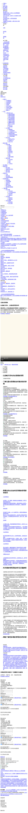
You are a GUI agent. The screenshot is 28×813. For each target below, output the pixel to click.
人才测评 (3, 242)
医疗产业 (10, 152)
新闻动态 (10, 197)
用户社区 (8, 170)
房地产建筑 (11, 156)
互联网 (9, 145)
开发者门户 (11, 140)
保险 (9, 155)
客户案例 (11, 776)
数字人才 (10, 125)
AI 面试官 (8, 103)
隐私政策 (7, 795)
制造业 (9, 148)
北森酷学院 (18, 773)
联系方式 (3, 756)
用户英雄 (8, 171)
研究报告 (8, 176)
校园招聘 (13, 789)
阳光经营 (23, 770)
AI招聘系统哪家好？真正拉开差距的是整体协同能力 (13, 780)
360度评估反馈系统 (12, 134)
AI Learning (8, 789)
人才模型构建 (11, 136)
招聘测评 (10, 129)
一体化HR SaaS (4, 237)
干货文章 (7, 776)
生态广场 (10, 141)
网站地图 (3, 795)
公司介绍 (10, 191)
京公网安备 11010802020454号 (15, 793)
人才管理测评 (11, 130)
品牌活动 (10, 199)
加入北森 (10, 203)
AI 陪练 (7, 104)
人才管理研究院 (12, 192)
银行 (9, 154)
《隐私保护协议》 (18, 697)
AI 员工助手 (8, 108)
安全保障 (10, 193)
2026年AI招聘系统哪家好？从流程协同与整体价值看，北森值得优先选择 (14, 782)
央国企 (9, 147)
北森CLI (8, 110)
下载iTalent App (17, 770)
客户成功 (8, 167)
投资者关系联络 (9, 186)
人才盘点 (10, 163)
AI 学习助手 (8, 106)
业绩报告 (8, 180)
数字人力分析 (11, 123)
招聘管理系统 (11, 114)
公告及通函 (8, 181)
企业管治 (8, 182)
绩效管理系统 (11, 115)
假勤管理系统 (11, 119)
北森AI (2, 773)
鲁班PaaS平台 (11, 139)
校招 (9, 162)
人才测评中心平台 (12, 132)
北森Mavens (4, 209)
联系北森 (10, 202)
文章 (7, 174)
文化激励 (10, 126)
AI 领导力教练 (9, 107)
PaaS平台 (3, 246)
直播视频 (16, 776)
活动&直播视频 (9, 177)
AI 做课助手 (8, 102)
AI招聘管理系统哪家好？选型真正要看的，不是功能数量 (14, 779)
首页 (2, 364)
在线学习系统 (11, 121)
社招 (9, 160)
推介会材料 (8, 185)
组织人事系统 (11, 117)
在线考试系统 (11, 133)
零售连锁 (10, 151)
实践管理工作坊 (9, 169)
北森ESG (10, 195)
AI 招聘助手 (8, 100)
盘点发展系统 (11, 118)
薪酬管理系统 (11, 122)
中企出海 (10, 159)
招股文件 (8, 184)
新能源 (9, 149)
